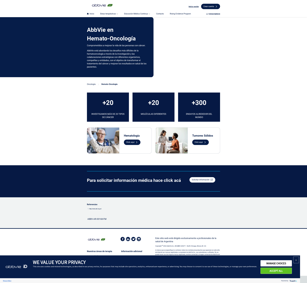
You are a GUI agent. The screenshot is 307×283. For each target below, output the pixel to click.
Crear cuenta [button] (208, 6)
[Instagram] (139, 238)
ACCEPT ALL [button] (276, 270)
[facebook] (123, 238)
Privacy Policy (7, 281)
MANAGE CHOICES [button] (276, 263)
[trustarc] (293, 281)
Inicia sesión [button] (194, 7)
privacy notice (93, 266)
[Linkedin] (128, 238)
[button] (132, 142)
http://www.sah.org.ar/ (95, 208)
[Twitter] (133, 238)
